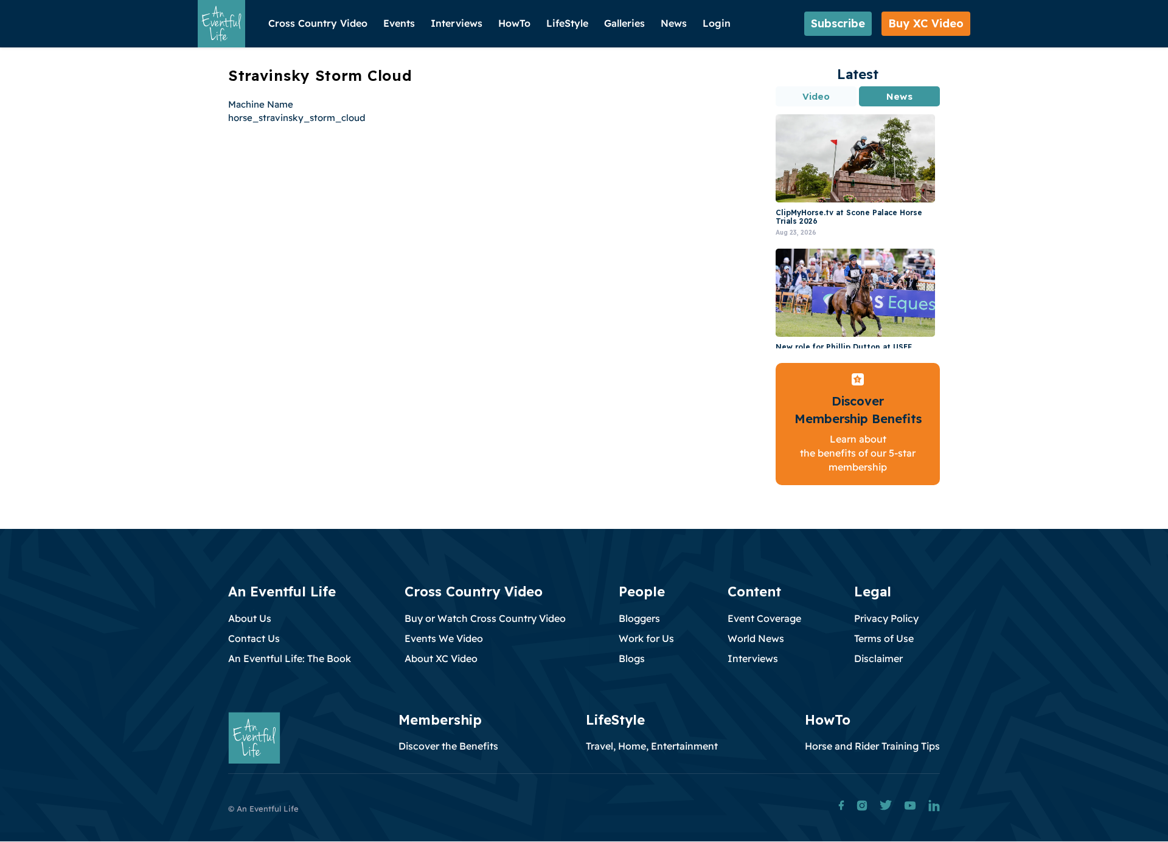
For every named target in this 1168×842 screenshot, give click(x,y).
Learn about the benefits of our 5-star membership (858, 453)
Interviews (456, 23)
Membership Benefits (858, 418)
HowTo (514, 23)
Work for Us (646, 638)
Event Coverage (764, 618)
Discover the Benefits (448, 746)
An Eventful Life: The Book (289, 658)
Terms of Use (884, 638)
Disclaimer (878, 658)
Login (717, 23)
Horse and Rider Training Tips (872, 746)
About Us (249, 618)
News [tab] (899, 96)
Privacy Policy (886, 618)
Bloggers (639, 618)
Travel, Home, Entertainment (652, 746)
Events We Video (444, 638)
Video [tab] (816, 96)
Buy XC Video (926, 23)
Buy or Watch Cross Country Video (485, 618)
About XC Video (441, 658)
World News (756, 638)
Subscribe (838, 23)
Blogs (632, 658)
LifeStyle (567, 23)
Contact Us (254, 638)
